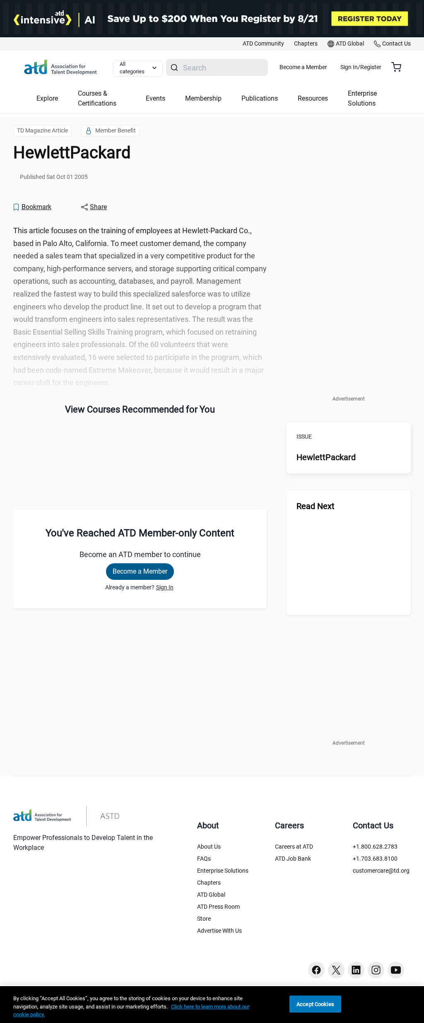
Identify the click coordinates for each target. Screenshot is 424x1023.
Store (204, 918)
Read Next (315, 506)
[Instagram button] (376, 970)
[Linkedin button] (356, 970)
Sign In (164, 587)
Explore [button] (47, 98)
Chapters (209, 882)
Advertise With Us (219, 930)
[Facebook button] (316, 970)
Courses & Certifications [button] (97, 98)
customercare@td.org (381, 870)
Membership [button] (203, 98)
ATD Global (211, 894)
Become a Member (303, 67)
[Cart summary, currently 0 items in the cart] (399, 67)
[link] (263, 44)
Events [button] (155, 98)
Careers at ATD (294, 846)
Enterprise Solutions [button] (362, 98)
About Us (209, 846)
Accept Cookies (315, 1004)
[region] (212, 1004)
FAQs (204, 858)
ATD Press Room (218, 906)
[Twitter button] (336, 970)
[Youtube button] (396, 970)
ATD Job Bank (293, 858)
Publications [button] (259, 98)
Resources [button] (313, 98)
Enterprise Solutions (222, 870)
